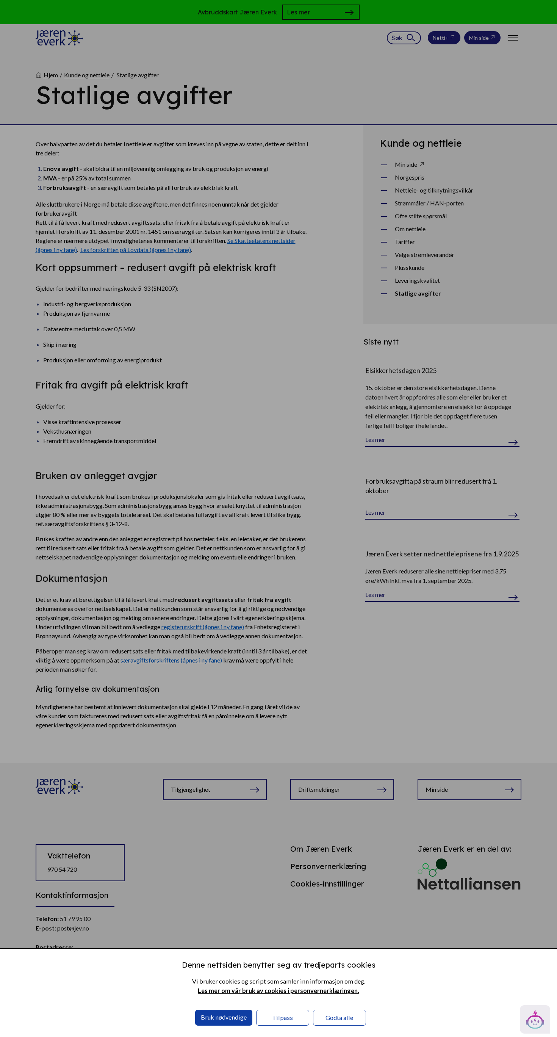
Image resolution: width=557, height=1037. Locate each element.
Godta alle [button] (339, 1017)
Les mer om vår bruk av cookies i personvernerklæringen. (278, 990)
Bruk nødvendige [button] (224, 1017)
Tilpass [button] (282, 1017)
